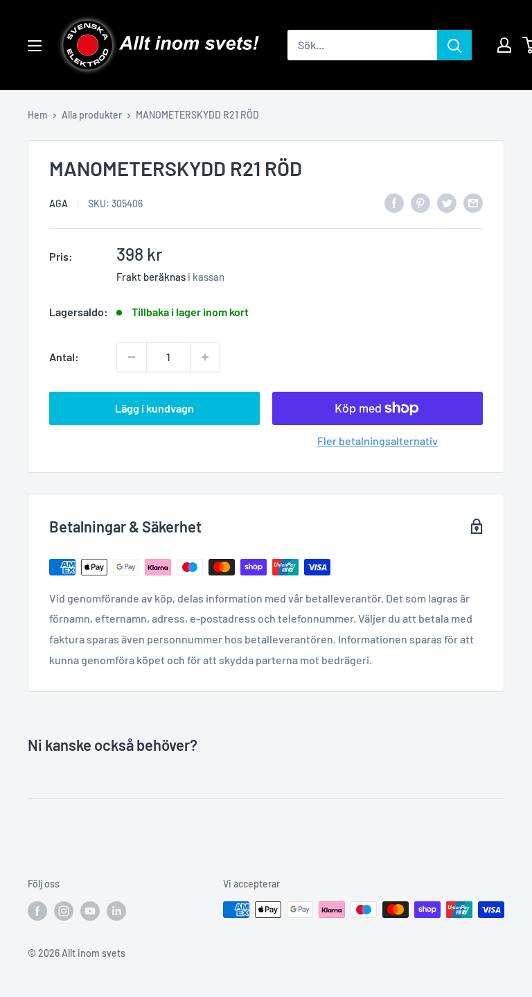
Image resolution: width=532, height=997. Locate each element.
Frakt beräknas (151, 276)
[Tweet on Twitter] (446, 202)
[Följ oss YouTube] (90, 911)
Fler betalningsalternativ (377, 440)
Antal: (64, 356)
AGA (58, 203)
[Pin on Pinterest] (420, 202)
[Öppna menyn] (35, 45)
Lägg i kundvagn (154, 408)
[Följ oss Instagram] (63, 911)
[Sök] (454, 45)
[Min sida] (504, 45)
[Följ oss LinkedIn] (116, 911)
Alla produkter (92, 115)
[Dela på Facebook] (394, 202)
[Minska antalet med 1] (131, 357)
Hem (38, 115)
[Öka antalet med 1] (205, 357)
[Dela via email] (473, 202)
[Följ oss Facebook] (37, 911)
